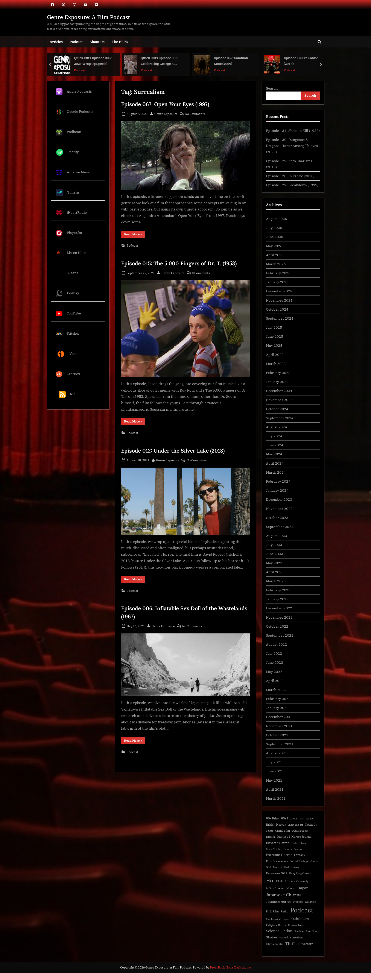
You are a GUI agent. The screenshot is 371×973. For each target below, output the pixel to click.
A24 (302, 818)
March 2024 (276, 472)
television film (274, 944)
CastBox (73, 373)
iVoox (73, 353)
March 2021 (276, 798)
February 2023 (278, 590)
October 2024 (277, 409)
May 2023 (274, 563)
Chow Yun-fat (295, 824)
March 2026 (276, 264)
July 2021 (274, 762)
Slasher (271, 937)
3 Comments (201, 273)
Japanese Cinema (284, 894)
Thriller (292, 943)
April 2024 (275, 463)
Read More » (134, 235)
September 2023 (279, 526)
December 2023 (279, 499)
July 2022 (274, 653)
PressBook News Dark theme (230, 967)
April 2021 (275, 789)
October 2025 (277, 309)
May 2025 (274, 345)
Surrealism (296, 937)
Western (307, 944)
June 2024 (274, 445)
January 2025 (277, 381)
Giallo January (274, 867)
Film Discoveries (277, 861)
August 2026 (276, 218)
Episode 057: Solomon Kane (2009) (161, 61)
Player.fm (74, 232)
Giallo (314, 861)
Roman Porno (296, 925)
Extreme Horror (279, 854)
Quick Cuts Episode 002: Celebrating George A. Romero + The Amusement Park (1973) (91, 61)
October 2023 (277, 517)
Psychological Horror (277, 919)
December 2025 (279, 291)
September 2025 (279, 318)
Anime (309, 818)
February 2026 (278, 273)
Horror (274, 880)
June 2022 (274, 662)
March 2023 (276, 581)
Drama (270, 837)
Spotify (73, 151)
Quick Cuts (300, 918)
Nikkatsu (310, 901)
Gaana (73, 273)
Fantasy (299, 855)
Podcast (76, 41)
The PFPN (120, 41)
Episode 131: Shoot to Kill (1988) (293, 130)
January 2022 (277, 707)
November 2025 (279, 300)
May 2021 (274, 780)
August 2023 (276, 535)
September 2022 (279, 635)
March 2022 (276, 689)
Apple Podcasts (79, 91)
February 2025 (278, 372)
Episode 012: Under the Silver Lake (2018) (173, 450)
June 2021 (274, 771)
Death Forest (300, 831)
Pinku (284, 911)
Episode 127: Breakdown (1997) (292, 185)
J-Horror (291, 888)
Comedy (311, 824)
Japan (303, 888)
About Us (97, 41)
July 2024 (274, 436)
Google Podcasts (80, 111)
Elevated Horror (277, 843)
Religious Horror (276, 925)
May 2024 (274, 454)
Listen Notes (77, 252)
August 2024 (276, 427)
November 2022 (279, 617)
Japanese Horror (278, 902)
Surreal (283, 937)
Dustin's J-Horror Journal (294, 837)
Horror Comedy (297, 881)
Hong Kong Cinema (300, 873)
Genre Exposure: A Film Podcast (88, 17)
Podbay (73, 293)
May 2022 (274, 671)
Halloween (291, 867)
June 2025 (274, 336)
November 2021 (279, 726)
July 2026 (274, 227)
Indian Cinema (275, 888)
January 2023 (277, 599)
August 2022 (276, 644)
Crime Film (282, 831)
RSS (73, 394)
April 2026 (275, 255)
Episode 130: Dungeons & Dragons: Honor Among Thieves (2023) (292, 145)
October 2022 (277, 626)
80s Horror (289, 818)
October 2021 (277, 735)
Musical (298, 902)
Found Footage (299, 861)
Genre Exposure (166, 113)
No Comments (195, 113)
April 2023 (275, 572)
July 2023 (274, 544)
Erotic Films (298, 843)
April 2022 (275, 680)
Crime (269, 830)
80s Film (272, 818)
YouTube (74, 313)
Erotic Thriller (274, 849)
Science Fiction (279, 931)
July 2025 (274, 327)
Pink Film (272, 911)
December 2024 (279, 390)
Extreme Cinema (293, 849)
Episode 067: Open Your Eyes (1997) (165, 104)
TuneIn (73, 192)
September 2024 (279, 418)
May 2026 (274, 246)
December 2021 (279, 716)
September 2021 (279, 744)
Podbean (74, 131)
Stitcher (73, 333)
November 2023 (279, 508)
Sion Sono (312, 931)
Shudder (299, 931)
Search (272, 88)
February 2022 (278, 698)
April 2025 (275, 354)
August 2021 (276, 753)
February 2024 (278, 481)
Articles (56, 41)
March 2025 (276, 363)
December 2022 (279, 608)
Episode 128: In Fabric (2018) (231, 61)
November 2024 (279, 399)
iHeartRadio (77, 212)
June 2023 (274, 553)
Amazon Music (79, 172)
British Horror (276, 825)
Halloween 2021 (276, 873)
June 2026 (274, 236)
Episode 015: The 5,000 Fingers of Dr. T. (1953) (179, 263)
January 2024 (277, 490)
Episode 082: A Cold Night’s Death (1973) (299, 61)
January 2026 (277, 282)
